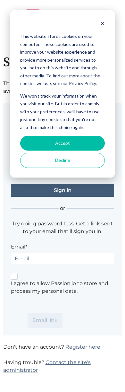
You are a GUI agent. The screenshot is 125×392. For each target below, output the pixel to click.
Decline (62, 160)
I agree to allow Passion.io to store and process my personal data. (59, 287)
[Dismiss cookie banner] (102, 24)
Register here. (83, 347)
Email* (19, 247)
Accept (62, 143)
